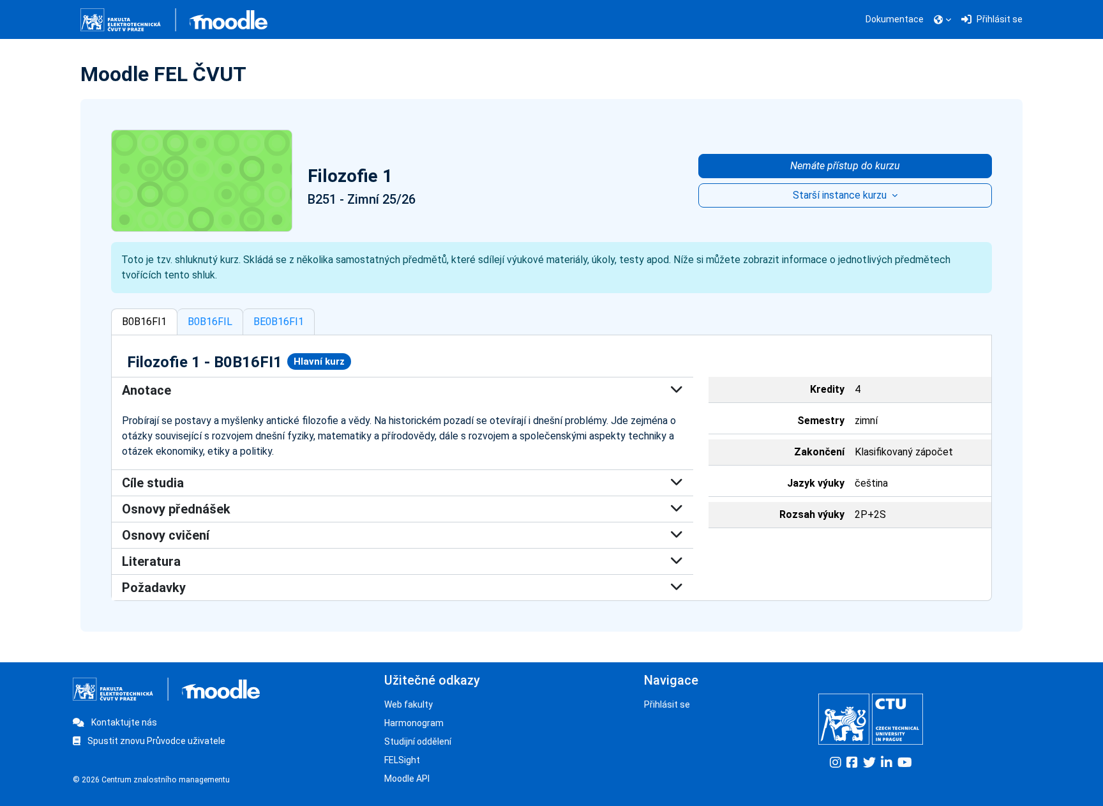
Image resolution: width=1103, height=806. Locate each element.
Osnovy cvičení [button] (165, 535)
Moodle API (407, 778)
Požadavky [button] (154, 587)
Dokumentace (895, 19)
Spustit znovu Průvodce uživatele (155, 741)
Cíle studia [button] (153, 482)
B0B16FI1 (144, 322)
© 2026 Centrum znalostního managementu (151, 779)
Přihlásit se (667, 704)
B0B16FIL (210, 322)
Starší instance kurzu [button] (841, 195)
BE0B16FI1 (278, 322)
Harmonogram (414, 723)
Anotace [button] (146, 390)
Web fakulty (408, 704)
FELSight (402, 760)
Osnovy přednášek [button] (176, 509)
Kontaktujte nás (123, 722)
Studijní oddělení (417, 741)
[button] (942, 19)
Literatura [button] (151, 561)
